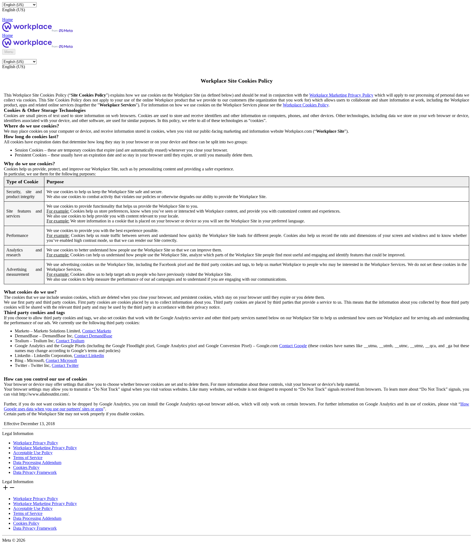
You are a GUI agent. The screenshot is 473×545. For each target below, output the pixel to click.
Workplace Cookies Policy (305, 105)
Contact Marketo (96, 331)
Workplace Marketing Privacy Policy (341, 95)
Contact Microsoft (61, 360)
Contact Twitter (65, 365)
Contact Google (293, 345)
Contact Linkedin (89, 355)
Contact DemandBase (93, 336)
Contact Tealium (70, 340)
